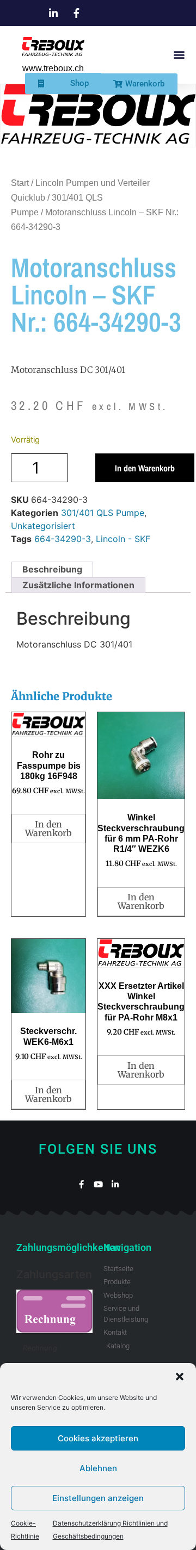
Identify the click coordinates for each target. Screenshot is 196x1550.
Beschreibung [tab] (52, 569)
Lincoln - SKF (123, 538)
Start (20, 183)
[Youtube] (98, 1184)
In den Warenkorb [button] (48, 828)
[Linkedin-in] (115, 1184)
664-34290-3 (62, 538)
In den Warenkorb (145, 468)
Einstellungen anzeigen (98, 1498)
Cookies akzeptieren (98, 1438)
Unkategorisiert (43, 525)
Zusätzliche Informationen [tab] (78, 585)
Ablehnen (98, 1468)
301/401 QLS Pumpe (102, 512)
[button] (179, 1376)
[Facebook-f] (81, 1184)
